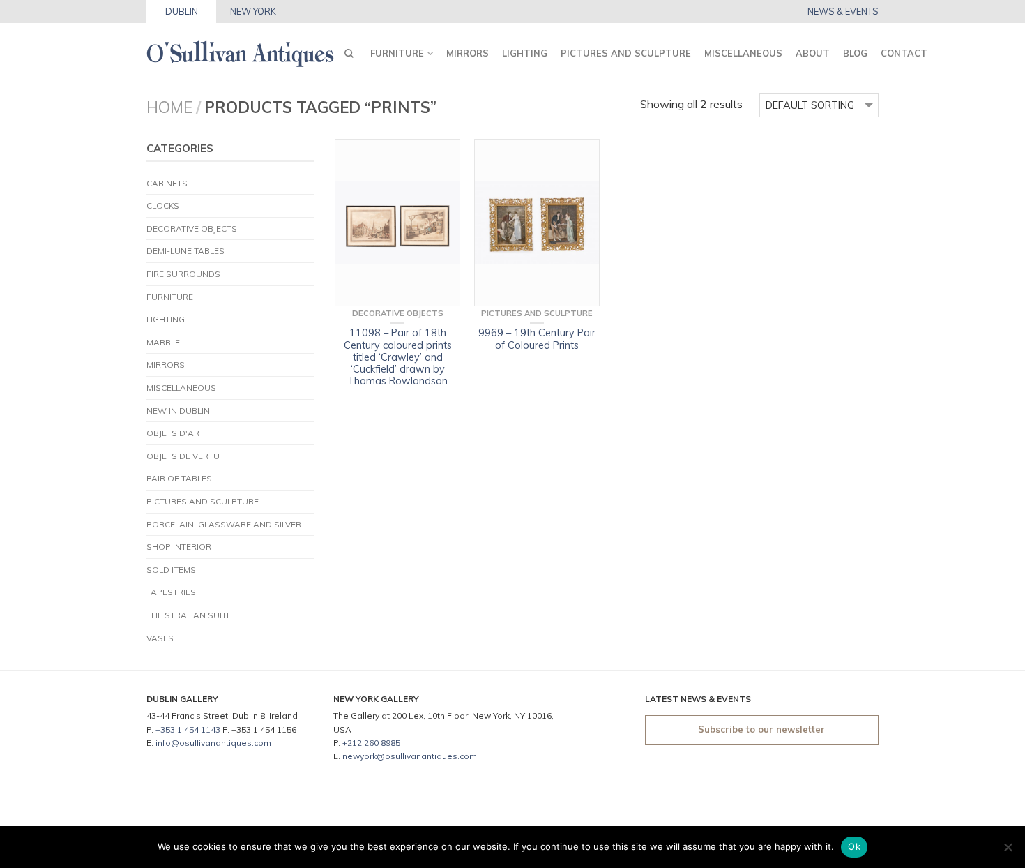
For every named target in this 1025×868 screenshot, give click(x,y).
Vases (160, 638)
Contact (904, 53)
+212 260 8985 (371, 743)
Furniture (397, 53)
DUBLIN (181, 11)
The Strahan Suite (188, 615)
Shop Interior (178, 546)
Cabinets (167, 183)
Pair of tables (179, 478)
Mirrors (467, 53)
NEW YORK (253, 11)
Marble (163, 342)
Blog (855, 53)
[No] (1008, 847)
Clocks (162, 205)
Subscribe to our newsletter (761, 729)
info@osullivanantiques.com (213, 743)
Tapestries (171, 592)
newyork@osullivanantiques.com (409, 756)
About (813, 53)
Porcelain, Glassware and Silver (223, 524)
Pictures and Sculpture (626, 53)
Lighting (524, 53)
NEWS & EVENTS (843, 11)
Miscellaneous (743, 53)
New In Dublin (178, 410)
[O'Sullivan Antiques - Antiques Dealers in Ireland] (240, 50)
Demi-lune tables (185, 251)
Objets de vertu (183, 456)
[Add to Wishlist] (442, 156)
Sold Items (171, 569)
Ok (854, 846)
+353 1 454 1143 (187, 729)
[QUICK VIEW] (397, 222)
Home (169, 107)
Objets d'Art (175, 433)
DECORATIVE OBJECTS (191, 228)
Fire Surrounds (183, 274)
